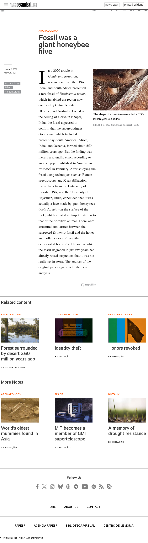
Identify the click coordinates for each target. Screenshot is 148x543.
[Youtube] (84, 486)
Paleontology (12, 92)
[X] (44, 486)
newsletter (112, 4)
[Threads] (68, 486)
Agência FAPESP (46, 525)
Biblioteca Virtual (81, 525)
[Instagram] (52, 486)
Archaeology (12, 83)
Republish (90, 285)
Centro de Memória (118, 525)
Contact (94, 507)
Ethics (8, 88)
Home (51, 507)
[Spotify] (93, 486)
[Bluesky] (60, 486)
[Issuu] (108, 486)
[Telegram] (76, 486)
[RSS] (100, 486)
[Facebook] (38, 486)
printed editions (133, 4)
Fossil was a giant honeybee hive (64, 45)
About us (71, 507)
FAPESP (20, 525)
